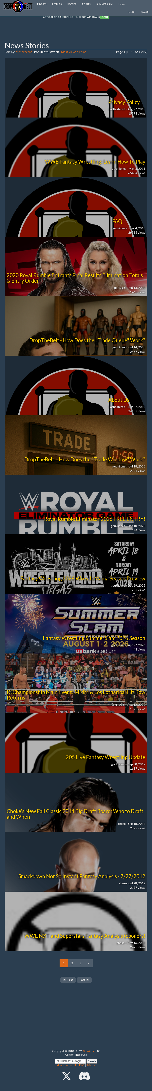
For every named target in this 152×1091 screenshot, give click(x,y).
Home (60, 1065)
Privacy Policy (124, 102)
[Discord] (84, 1076)
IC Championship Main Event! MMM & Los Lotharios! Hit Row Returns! (76, 695)
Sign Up (145, 12)
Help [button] (121, 4)
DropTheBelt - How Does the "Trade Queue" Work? (87, 340)
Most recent (24, 52)
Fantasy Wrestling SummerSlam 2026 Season (94, 638)
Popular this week (46, 52)
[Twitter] (66, 1076)
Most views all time (73, 52)
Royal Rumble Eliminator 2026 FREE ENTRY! (94, 519)
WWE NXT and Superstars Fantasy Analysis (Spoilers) (84, 936)
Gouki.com (89, 1051)
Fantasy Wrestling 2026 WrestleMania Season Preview (82, 578)
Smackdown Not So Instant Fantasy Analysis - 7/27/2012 (81, 876)
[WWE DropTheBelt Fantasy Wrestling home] (18, 6)
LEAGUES (41, 4)
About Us (118, 400)
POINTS (86, 4)
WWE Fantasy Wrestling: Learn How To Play (95, 161)
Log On (131, 12)
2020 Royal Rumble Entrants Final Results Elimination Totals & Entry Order (75, 278)
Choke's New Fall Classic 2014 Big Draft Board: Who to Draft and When (75, 814)
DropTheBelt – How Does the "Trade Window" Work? (84, 459)
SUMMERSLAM (104, 4)
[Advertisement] (76, 31)
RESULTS (57, 4)
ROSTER (71, 4)
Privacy (90, 1065)
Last (83, 980)
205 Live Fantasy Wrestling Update (105, 757)
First (69, 980)
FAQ (117, 221)
